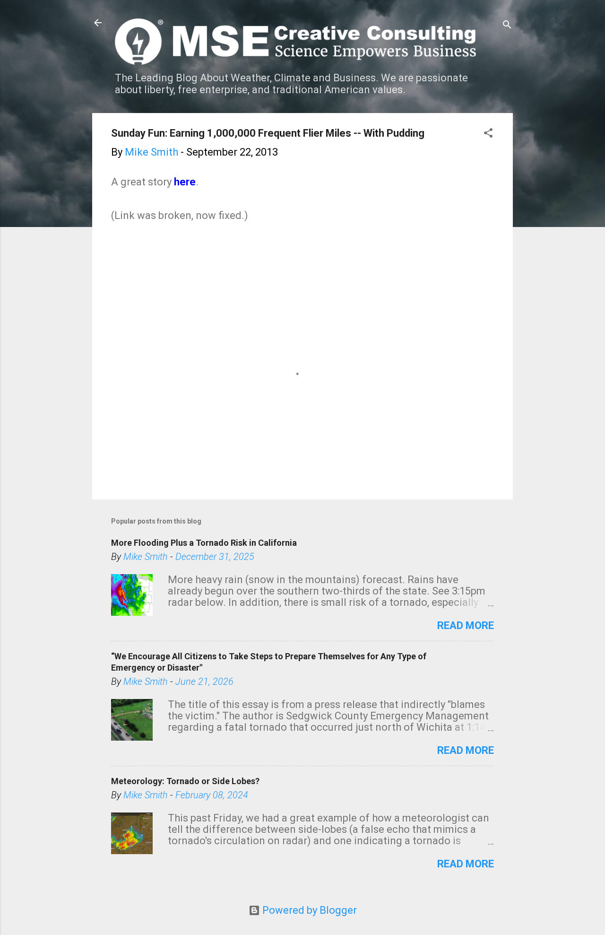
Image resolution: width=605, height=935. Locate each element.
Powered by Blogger (308, 910)
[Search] (507, 25)
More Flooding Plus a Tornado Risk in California (204, 543)
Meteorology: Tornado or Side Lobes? (185, 781)
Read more (465, 625)
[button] (488, 134)
